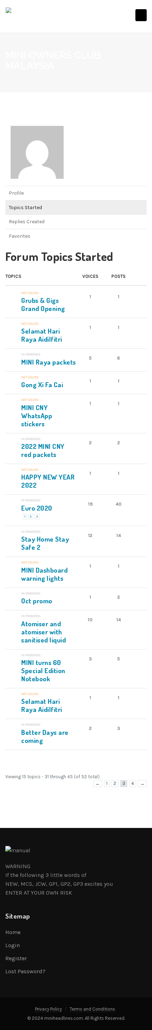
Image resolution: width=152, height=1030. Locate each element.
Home (13, 932)
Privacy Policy (48, 1009)
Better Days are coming (45, 736)
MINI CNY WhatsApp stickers (36, 415)
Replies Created (27, 222)
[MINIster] (37, 155)
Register (16, 958)
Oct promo (36, 600)
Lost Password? (25, 971)
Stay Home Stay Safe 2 (45, 543)
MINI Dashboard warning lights (44, 574)
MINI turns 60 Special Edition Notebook (43, 670)
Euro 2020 (36, 508)
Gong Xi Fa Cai (42, 384)
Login (12, 945)
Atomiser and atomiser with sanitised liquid (43, 631)
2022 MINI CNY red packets (43, 450)
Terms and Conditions (92, 1009)
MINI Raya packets (48, 362)
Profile (16, 193)
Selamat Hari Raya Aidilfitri (41, 335)
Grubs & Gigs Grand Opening (43, 304)
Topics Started (25, 208)
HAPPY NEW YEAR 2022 (48, 481)
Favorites (19, 236)
